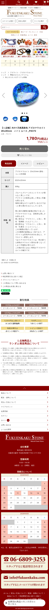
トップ (3, 72)
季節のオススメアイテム (19, 75)
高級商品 (23, 35)
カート (45, 3)
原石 (35, 35)
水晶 (41, 32)
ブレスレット (33, 32)
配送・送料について (8, 397)
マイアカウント (7, 407)
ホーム (6, 593)
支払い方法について (8, 402)
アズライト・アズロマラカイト (22, 72)
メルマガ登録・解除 (33, 599)
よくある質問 (6, 429)
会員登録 (4, 411)
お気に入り (36, 4)
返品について (6, 393)
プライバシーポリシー (11, 280)
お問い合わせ (6, 425)
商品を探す (19, 4)
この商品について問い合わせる (14, 283)
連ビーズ (24, 32)
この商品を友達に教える (12, 286)
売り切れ (24, 148)
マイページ (27, 4)
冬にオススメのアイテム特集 (16, 77)
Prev (4, 95)
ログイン (4, 416)
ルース (30, 35)
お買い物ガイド (8, 273)
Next (44, 95)
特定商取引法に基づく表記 (13, 276)
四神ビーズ (15, 35)
